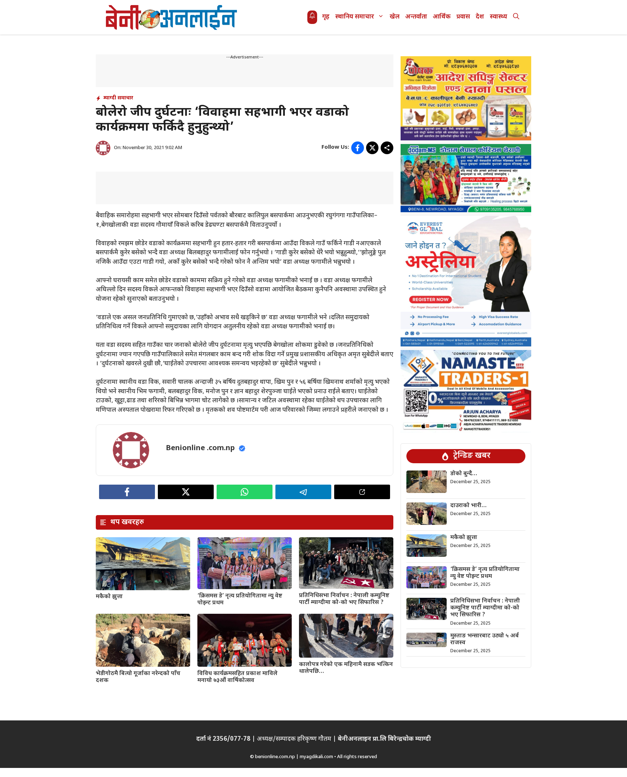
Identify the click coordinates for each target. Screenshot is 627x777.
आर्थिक (442, 17)
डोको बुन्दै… (463, 474)
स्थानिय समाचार (354, 17)
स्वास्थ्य (498, 17)
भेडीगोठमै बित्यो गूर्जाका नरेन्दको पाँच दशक (138, 677)
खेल (394, 17)
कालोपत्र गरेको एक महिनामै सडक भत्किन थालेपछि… (346, 668)
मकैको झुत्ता (109, 597)
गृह (325, 17)
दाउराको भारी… (468, 506)
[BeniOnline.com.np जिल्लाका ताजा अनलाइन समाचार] (172, 17)
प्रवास (463, 17)
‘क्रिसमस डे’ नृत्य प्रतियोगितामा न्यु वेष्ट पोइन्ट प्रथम (239, 599)
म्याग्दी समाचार (118, 98)
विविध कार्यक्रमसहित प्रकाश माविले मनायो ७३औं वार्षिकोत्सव (237, 677)
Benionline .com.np (200, 448)
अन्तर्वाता (416, 17)
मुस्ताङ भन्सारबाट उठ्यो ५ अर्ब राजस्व (484, 639)
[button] (516, 17)
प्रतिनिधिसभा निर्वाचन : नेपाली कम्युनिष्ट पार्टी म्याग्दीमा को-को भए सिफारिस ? (344, 599)
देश (480, 17)
